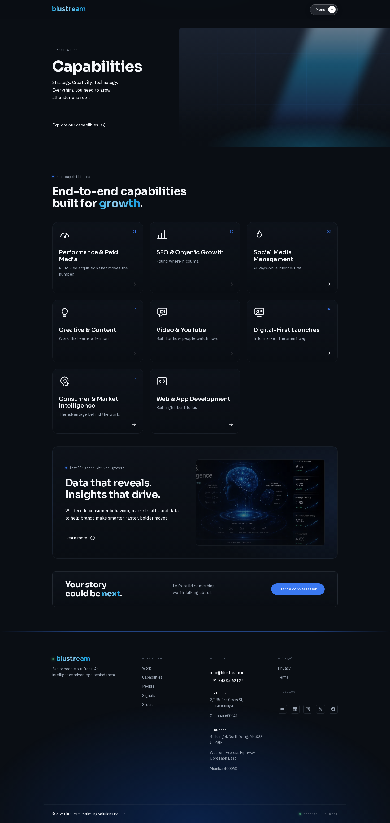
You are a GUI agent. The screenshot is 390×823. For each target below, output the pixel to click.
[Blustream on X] (320, 709)
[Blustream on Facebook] (333, 709)
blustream (69, 9)
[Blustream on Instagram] (307, 709)
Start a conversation (298, 588)
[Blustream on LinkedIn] (295, 709)
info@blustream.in (227, 672)
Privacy (284, 668)
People (148, 686)
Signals (148, 695)
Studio (148, 704)
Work (146, 668)
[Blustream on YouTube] (282, 709)
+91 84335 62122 (227, 680)
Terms (283, 677)
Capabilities (152, 677)
